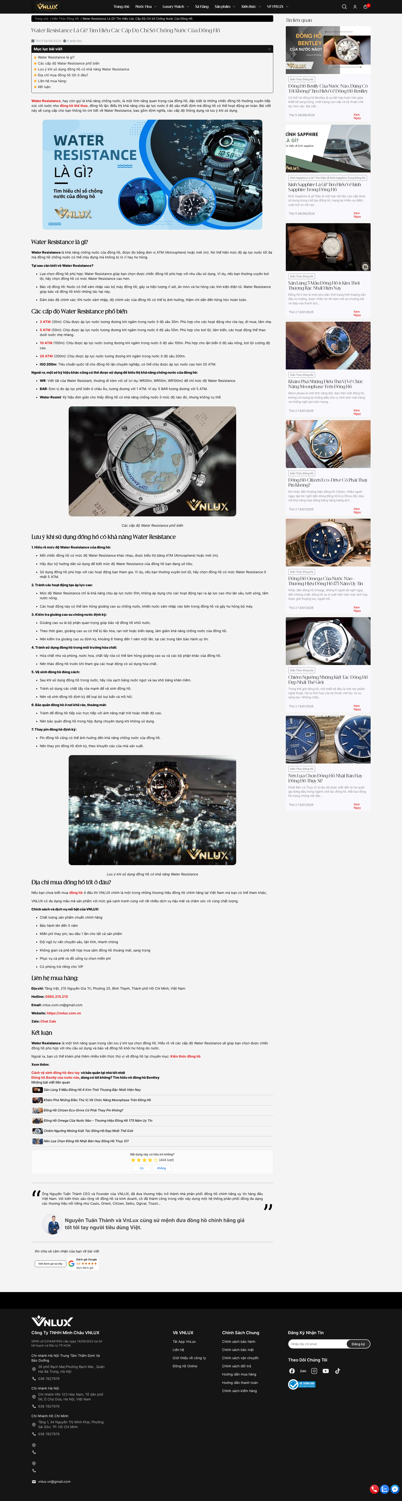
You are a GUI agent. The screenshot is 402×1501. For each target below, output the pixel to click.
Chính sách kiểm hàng (239, 1391)
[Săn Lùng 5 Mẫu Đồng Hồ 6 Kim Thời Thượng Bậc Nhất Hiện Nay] (328, 247)
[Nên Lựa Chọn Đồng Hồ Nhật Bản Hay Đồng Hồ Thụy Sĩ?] (328, 739)
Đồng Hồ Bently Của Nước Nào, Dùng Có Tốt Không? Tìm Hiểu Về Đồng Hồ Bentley (328, 88)
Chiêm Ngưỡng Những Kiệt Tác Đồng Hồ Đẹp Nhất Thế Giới (88, 1131)
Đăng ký (358, 1344)
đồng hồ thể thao (74, 106)
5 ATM (45, 330)
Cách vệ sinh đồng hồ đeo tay (55, 1073)
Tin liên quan (299, 20)
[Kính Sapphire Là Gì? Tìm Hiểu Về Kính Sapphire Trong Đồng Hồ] (328, 148)
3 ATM (45, 322)
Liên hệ (178, 1350)
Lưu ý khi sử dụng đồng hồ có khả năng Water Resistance (83, 69)
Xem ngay (357, 115)
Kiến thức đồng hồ (185, 1056)
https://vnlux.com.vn (64, 1013)
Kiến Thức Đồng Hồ (301, 79)
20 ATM (46, 356)
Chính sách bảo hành (238, 1341)
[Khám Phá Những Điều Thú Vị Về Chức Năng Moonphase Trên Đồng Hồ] (328, 345)
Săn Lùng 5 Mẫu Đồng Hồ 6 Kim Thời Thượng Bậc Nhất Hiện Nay (92, 1090)
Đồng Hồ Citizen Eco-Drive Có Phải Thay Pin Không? (83, 1110)
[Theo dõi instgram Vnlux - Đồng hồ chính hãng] (314, 1371)
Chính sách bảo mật (238, 1350)
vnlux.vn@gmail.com (54, 1481)
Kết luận (44, 87)
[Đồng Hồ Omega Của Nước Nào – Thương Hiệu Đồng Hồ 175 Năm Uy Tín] (328, 542)
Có (141, 1168)
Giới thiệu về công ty (189, 1358)
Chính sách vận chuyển (240, 1358)
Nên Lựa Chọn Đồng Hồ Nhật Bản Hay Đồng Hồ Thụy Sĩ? (86, 1141)
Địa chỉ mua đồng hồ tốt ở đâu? (63, 75)
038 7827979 (48, 1379)
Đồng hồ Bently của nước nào (55, 1077)
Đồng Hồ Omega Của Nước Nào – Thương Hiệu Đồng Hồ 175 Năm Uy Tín (97, 1121)
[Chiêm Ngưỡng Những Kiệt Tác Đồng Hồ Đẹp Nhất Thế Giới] (328, 641)
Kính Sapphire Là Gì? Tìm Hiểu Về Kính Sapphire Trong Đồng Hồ (327, 177)
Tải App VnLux (184, 1341)
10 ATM (46, 343)
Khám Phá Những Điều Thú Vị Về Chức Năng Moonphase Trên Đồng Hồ (97, 1100)
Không (161, 1168)
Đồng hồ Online (185, 1366)
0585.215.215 (56, 996)
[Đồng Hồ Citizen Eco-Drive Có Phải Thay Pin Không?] (328, 444)
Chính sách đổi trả (236, 1366)
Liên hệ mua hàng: (52, 81)
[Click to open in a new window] (292, 1371)
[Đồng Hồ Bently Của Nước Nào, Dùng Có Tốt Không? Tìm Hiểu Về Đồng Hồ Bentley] (328, 50)
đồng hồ (76, 892)
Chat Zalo (48, 1021)
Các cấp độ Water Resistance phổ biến (68, 63)
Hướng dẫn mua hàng (239, 1374)
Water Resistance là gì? (56, 57)
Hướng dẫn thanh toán (240, 1382)
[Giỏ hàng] (365, 6)
